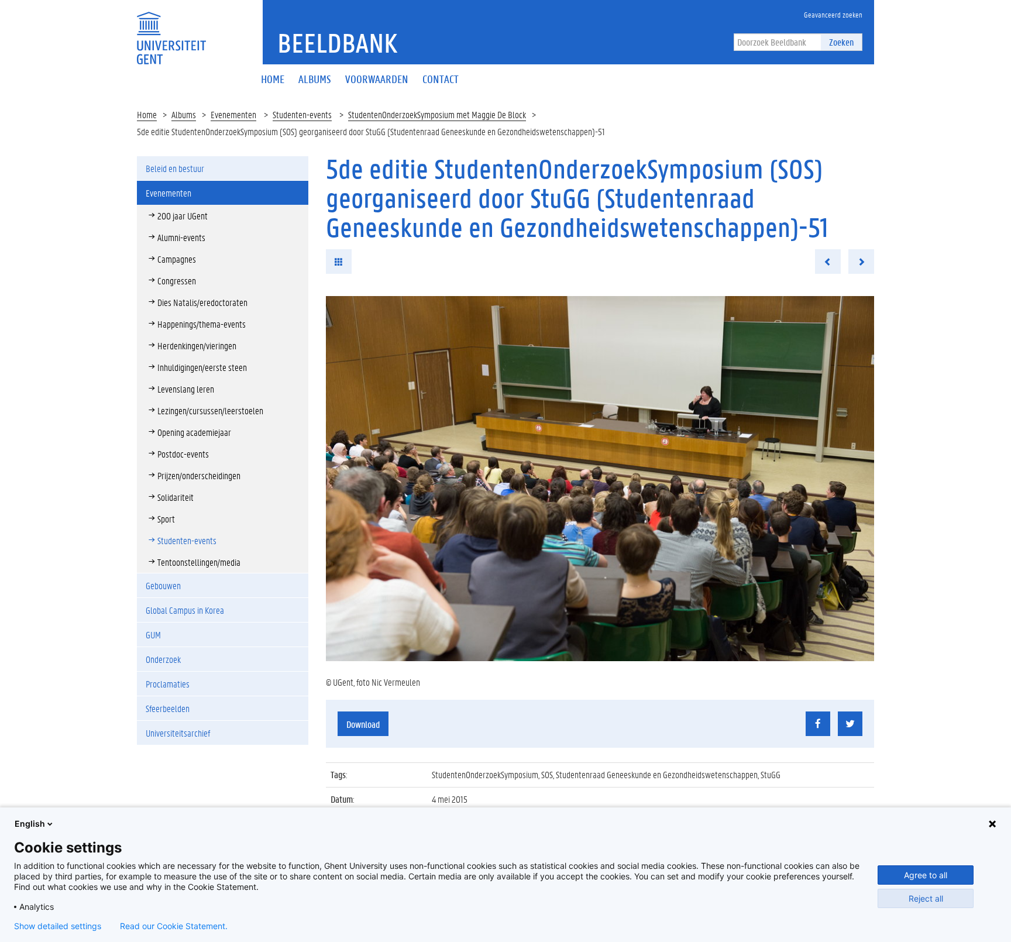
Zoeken (841, 42)
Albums (183, 114)
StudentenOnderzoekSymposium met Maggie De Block (437, 114)
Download (363, 724)
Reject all (926, 898)
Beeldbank (337, 42)
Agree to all (925, 875)
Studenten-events (302, 114)
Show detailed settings (57, 926)
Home (147, 114)
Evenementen (233, 114)
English (30, 823)
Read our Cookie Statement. (174, 926)
